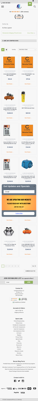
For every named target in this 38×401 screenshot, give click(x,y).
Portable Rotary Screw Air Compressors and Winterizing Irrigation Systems (19, 364)
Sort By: (14, 49)
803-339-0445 (6, 3)
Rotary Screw (19, 323)
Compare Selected (30, 271)
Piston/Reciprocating (19, 321)
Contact (19, 349)
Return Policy (19, 355)
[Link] (19, 6)
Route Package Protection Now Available (19, 371)
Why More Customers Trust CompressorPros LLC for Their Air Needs (19, 367)
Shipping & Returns (19, 312)
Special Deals (19, 339)
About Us (19, 347)
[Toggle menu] (2, 6)
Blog (19, 341)
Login (16, 310)
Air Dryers (19, 333)
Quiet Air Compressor (19, 329)
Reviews (19, 353)
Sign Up (21, 310)
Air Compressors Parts (19, 331)
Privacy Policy (19, 337)
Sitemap (20, 399)
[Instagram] (23, 381)
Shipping (19, 335)
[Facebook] (15, 381)
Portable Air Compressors (19, 325)
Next (33, 266)
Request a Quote (19, 351)
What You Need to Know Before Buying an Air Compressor (19, 369)
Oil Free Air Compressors (19, 327)
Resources (19, 345)
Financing (19, 343)
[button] (19, 33)
